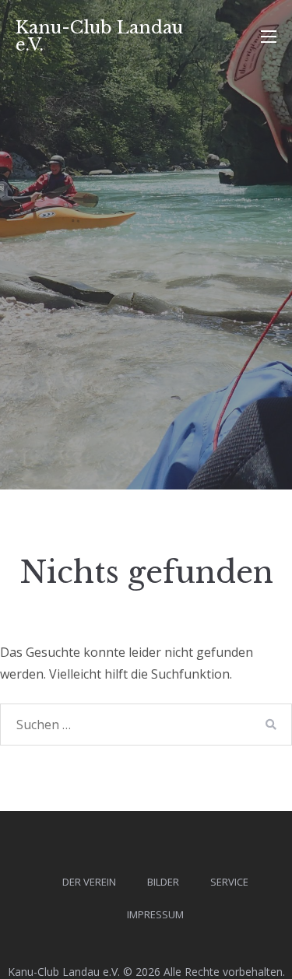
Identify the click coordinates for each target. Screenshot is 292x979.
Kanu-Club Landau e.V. (99, 36)
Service (229, 882)
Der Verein (89, 882)
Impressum (155, 914)
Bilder (163, 882)
